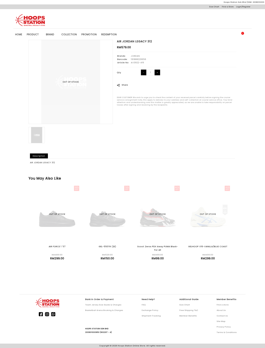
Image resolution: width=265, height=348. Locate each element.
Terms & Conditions (227, 332)
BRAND (50, 34)
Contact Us (222, 315)
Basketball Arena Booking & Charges (104, 310)
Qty (119, 72)
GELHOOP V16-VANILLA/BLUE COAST (207, 246)
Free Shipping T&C (188, 310)
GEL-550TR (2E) (107, 246)
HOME (18, 34)
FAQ (144, 304)
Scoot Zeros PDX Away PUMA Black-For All (157, 248)
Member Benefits (188, 315)
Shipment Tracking (151, 315)
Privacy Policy (224, 327)
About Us (221, 310)
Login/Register (243, 7)
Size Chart (214, 7)
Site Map (221, 321)
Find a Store (228, 7)
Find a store (223, 304)
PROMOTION (89, 34)
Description (39, 156)
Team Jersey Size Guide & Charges (103, 304)
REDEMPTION (109, 34)
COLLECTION (69, 34)
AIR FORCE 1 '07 (57, 246)
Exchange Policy (150, 310)
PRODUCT (33, 34)
